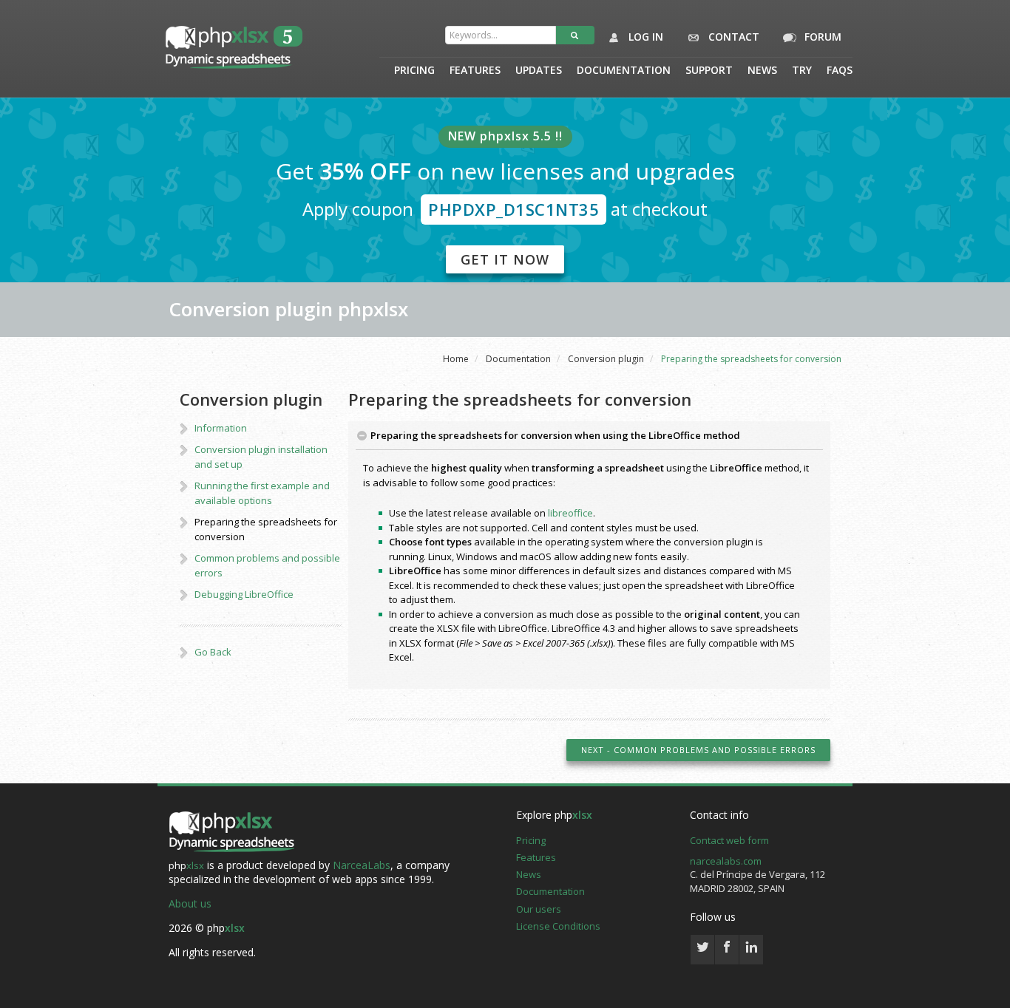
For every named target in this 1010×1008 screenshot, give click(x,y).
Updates (538, 71)
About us (190, 903)
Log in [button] (644, 37)
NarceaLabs (361, 865)
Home (456, 359)
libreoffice (570, 513)
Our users (538, 909)
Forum (821, 37)
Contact (732, 37)
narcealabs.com (726, 861)
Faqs (840, 71)
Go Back (212, 651)
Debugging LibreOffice (244, 594)
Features (475, 71)
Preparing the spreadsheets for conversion (265, 529)
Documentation (624, 71)
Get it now (505, 259)
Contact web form (729, 840)
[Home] (231, 833)
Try (802, 71)
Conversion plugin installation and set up (261, 457)
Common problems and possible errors (267, 565)
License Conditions (558, 926)
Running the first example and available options (262, 493)
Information (220, 428)
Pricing (414, 71)
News (762, 71)
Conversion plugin (606, 359)
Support (709, 71)
